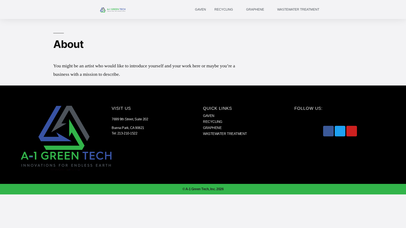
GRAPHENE (255, 9)
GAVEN (200, 9)
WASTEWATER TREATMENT (298, 9)
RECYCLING (223, 9)
